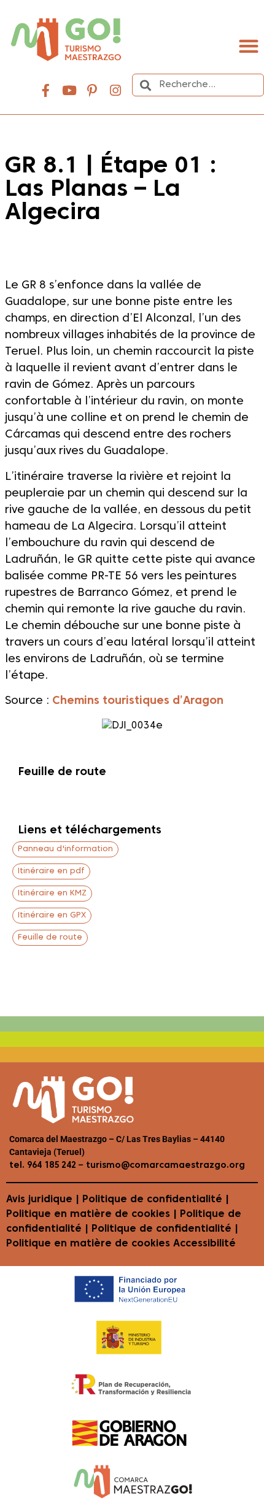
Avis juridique (39, 1199)
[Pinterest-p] (92, 90)
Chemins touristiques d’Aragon (137, 701)
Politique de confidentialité (152, 1199)
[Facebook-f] (46, 90)
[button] (248, 45)
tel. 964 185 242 (42, 1166)
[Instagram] (115, 90)
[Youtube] (69, 90)
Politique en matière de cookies (88, 1214)
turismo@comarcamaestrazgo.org (164, 1166)
